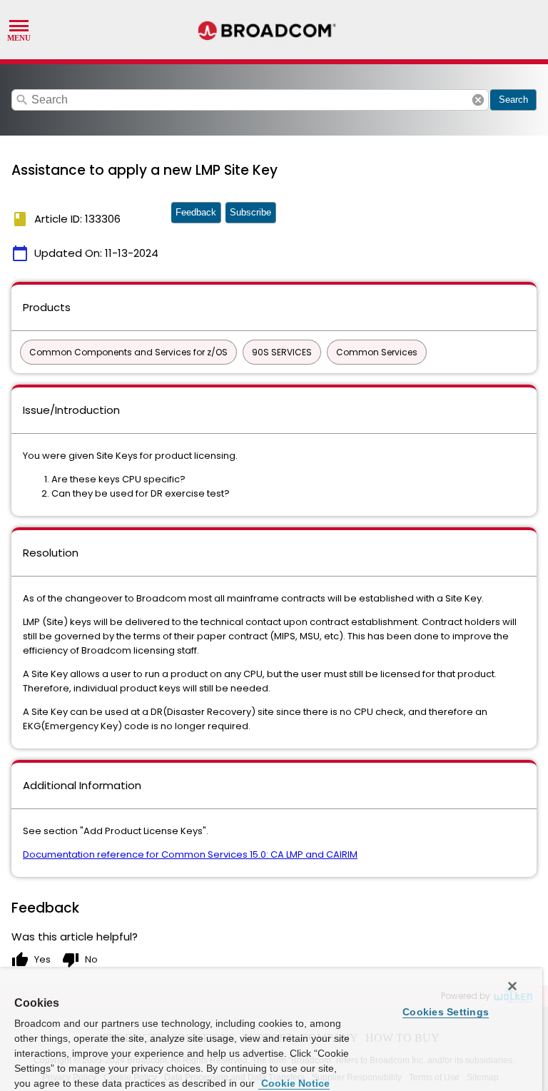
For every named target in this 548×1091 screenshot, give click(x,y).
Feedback (196, 212)
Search (513, 99)
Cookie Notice (294, 1083)
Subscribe (250, 212)
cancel (478, 100)
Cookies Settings (445, 1012)
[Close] (512, 986)
